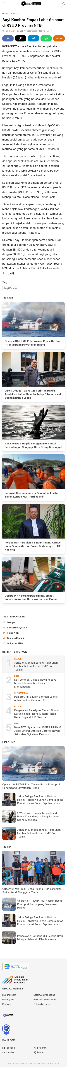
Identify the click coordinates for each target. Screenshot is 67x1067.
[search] (64, 4)
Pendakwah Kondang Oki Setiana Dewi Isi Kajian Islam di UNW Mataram (40, 937)
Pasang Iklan (8, 999)
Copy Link (59, 38)
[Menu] (4, 4)
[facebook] (8, 38)
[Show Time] (53, 31)
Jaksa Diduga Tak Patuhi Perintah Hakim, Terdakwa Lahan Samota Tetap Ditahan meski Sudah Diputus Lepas (33, 394)
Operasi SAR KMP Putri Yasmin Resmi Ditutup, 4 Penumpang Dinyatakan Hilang (33, 343)
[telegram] (33, 38)
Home (5, 13)
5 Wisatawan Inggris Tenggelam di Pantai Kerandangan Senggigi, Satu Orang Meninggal (33, 445)
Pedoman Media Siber (45, 999)
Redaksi (6, 1004)
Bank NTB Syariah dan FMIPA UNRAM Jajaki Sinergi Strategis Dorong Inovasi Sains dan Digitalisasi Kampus (37, 731)
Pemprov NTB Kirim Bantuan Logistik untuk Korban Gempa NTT (36, 698)
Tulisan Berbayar (42, 1004)
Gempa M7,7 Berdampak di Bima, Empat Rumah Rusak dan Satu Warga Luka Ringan (31, 597)
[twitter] (20, 38)
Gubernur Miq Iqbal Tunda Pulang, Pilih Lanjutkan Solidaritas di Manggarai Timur (32, 890)
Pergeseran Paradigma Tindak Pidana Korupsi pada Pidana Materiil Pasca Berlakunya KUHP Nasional (33, 546)
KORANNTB (12, 31)
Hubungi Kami (9, 994)
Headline (15, 13)
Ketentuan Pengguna (44, 994)
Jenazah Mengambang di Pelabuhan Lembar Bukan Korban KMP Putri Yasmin (32, 494)
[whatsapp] (46, 38)
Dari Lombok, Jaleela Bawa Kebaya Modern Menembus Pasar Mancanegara (35, 683)
